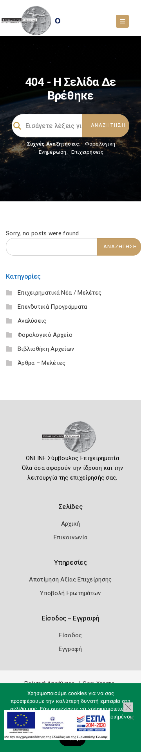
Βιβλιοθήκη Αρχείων (46, 348)
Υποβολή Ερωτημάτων (70, 593)
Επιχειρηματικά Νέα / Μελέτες (59, 292)
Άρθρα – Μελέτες (42, 362)
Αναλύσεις (32, 320)
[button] (128, 707)
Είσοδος (70, 635)
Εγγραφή (70, 648)
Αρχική (70, 523)
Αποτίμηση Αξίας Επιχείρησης (70, 579)
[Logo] (70, 439)
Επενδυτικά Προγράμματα (52, 306)
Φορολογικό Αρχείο (45, 334)
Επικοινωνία (70, 537)
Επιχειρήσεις (87, 152)
